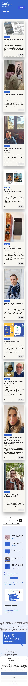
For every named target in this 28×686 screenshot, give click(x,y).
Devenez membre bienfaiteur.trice (17, 543)
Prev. (5, 517)
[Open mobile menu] (19, 2)
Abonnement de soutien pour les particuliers (17, 558)
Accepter (14, 673)
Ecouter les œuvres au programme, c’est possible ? (13, 247)
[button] (26, 659)
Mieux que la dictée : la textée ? (13, 95)
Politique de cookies (13, 684)
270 (18, 523)
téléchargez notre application (12, 630)
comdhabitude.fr (9, 612)
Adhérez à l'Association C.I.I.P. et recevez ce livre (17, 536)
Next (11, 517)
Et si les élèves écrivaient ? (12, 341)
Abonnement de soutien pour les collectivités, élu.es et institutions (17, 565)
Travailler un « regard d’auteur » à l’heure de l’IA (14, 382)
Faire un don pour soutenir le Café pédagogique (17, 550)
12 (12, 523)
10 (6, 523)
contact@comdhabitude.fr (11, 610)
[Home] (7, 8)
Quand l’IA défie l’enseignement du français (12, 190)
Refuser (14, 677)
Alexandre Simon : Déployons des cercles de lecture (13, 304)
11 (9, 523)
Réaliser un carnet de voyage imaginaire (13, 40)
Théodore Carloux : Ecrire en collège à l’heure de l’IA (13, 495)
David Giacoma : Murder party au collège (13, 149)
